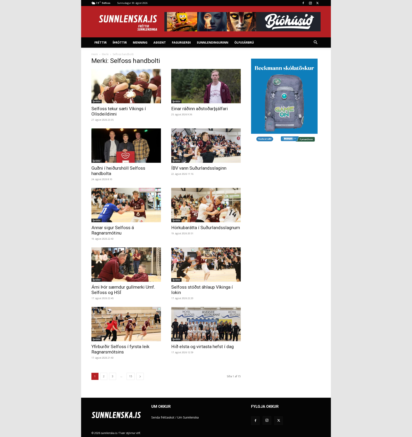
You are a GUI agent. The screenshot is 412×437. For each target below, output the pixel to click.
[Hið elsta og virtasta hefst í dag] (206, 324)
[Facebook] (303, 3)
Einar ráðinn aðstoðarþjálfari (199, 108)
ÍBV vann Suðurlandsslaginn (198, 168)
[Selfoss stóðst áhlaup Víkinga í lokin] (206, 264)
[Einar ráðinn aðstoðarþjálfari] (206, 86)
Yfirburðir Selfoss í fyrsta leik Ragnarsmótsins (120, 349)
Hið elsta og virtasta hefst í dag (202, 346)
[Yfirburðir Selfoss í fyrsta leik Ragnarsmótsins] (126, 324)
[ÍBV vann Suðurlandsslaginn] (206, 145)
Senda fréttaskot (162, 417)
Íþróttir (120, 42)
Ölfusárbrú (244, 42)
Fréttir (100, 42)
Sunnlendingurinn (212, 42)
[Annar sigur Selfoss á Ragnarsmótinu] (126, 205)
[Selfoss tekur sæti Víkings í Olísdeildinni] (126, 86)
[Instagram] (310, 3)
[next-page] (140, 376)
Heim (94, 54)
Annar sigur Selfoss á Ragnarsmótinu (112, 230)
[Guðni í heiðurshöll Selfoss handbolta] (126, 145)
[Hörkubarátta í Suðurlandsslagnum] (206, 205)
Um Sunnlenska (188, 417)
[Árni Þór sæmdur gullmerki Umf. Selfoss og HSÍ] (126, 264)
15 (130, 376)
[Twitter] (317, 3)
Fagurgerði (181, 42)
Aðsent (159, 42)
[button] (315, 43)
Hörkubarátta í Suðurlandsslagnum (205, 227)
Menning (140, 42)
